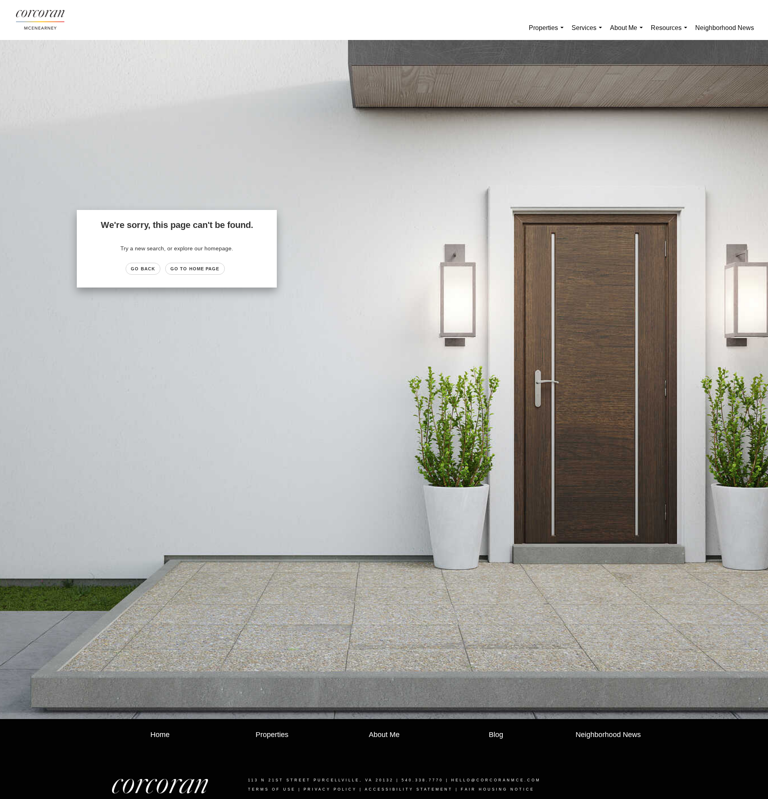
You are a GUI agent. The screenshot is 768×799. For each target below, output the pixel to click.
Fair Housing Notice (497, 789)
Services (588, 32)
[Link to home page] (44, 20)
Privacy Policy (330, 789)
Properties (548, 32)
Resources (670, 32)
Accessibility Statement (409, 789)
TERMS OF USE (272, 789)
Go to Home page (195, 268)
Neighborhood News (724, 27)
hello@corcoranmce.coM (496, 780)
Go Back (143, 268)
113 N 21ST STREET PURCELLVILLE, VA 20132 (321, 780)
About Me (628, 32)
